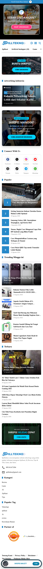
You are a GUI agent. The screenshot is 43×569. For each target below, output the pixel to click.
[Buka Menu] (35, 43)
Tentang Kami (7, 555)
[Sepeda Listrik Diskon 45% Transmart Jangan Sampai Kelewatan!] (6, 303)
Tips (5, 92)
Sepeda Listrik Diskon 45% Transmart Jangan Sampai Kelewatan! (23, 302)
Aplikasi (5, 493)
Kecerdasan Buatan (8, 522)
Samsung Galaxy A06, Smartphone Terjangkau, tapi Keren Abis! (23, 221)
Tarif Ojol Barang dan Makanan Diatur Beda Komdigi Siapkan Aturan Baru (27, 314)
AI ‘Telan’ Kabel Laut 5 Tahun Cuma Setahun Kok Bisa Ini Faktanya (20, 379)
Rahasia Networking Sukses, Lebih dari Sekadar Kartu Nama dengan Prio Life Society (21, 98)
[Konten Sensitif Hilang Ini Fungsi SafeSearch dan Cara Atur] (6, 326)
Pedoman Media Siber (22, 559)
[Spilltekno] (14, 43)
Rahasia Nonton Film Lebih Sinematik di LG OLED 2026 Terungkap (24, 291)
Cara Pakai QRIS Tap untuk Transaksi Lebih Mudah (25, 249)
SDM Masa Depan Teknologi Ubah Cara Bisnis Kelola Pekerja (21, 396)
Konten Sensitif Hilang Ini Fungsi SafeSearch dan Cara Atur (25, 325)
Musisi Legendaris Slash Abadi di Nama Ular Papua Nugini (25, 337)
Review (4, 482)
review (4, 518)
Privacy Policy (20, 555)
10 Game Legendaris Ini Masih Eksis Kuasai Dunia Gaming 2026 (20, 387)
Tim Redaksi (6, 559)
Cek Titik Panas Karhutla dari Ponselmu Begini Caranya (19, 413)
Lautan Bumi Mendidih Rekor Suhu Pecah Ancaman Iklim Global (21, 404)
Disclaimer (32, 555)
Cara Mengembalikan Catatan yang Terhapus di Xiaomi (24, 240)
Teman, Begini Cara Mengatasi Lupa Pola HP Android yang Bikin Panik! (26, 231)
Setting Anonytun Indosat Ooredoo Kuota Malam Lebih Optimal (26, 212)
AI (3, 490)
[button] (31, 43)
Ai (3, 514)
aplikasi (4, 511)
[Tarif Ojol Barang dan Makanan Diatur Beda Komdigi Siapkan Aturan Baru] (6, 315)
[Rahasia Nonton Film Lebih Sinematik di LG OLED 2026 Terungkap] (6, 292)
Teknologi (5, 507)
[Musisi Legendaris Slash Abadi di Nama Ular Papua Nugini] (6, 338)
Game (4, 486)
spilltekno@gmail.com (13, 472)
